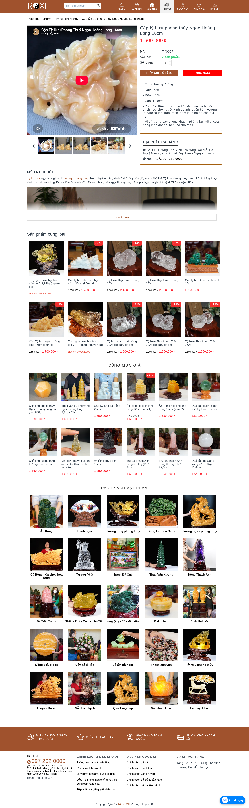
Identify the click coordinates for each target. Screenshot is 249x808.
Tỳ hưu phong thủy (67, 18)
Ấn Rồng (46, 531)
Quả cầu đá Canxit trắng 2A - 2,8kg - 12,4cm (203, 464)
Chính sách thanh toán (140, 768)
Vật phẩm (137, 9)
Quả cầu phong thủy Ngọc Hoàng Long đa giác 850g (42, 409)
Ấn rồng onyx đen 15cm (105, 462)
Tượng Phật (182, 9)
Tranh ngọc (85, 531)
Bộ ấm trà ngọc (123, 664)
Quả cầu (122, 9)
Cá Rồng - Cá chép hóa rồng (46, 576)
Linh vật (167, 9)
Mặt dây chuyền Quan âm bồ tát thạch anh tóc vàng (75, 464)
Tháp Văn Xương (161, 574)
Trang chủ (33, 18)
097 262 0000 (172, 158)
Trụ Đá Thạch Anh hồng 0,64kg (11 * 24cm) (138, 464)
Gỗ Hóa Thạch (85, 708)
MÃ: (143, 51)
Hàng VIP (214, 9)
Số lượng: (147, 62)
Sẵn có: (145, 57)
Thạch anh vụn (161, 664)
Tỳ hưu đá (33, 178)
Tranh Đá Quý (123, 574)
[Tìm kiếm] (98, 6)
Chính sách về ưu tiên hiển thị (144, 785)
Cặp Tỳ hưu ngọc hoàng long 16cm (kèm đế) (44, 343)
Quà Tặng (152, 9)
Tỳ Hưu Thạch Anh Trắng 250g (201, 343)
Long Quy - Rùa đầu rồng (123, 621)
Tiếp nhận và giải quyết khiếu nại (96, 789)
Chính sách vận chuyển (141, 773)
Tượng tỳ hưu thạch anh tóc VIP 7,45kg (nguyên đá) (85, 343)
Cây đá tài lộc (84, 664)
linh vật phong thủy (76, 178)
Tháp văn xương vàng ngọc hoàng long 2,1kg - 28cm (75, 409)
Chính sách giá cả (137, 762)
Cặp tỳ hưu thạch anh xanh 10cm (202, 282)
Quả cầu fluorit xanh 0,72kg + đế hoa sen (205, 407)
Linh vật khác (199, 708)
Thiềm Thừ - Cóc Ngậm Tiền (84, 621)
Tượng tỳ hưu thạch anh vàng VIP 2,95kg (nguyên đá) (45, 283)
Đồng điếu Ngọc (46, 664)
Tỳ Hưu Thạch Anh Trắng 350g (162, 282)
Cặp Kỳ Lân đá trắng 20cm (107, 407)
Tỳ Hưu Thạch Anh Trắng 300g (123, 282)
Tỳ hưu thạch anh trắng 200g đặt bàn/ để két (122, 343)
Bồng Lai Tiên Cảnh (161, 531)
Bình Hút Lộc (199, 621)
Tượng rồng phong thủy (123, 531)
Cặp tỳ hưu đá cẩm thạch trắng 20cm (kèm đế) (84, 282)
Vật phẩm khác (161, 708)
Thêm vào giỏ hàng (159, 73)
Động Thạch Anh (199, 574)
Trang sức (199, 9)
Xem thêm (121, 217)
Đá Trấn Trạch (46, 621)
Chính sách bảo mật (89, 768)
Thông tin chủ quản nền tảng (93, 762)
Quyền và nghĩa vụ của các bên (96, 773)
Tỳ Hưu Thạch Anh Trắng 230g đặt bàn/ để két (162, 343)
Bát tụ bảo (161, 621)
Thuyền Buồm (46, 708)
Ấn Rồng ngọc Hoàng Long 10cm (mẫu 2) (172, 407)
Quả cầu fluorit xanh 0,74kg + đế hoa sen (42, 462)
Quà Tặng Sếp (123, 708)
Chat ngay (236, 800)
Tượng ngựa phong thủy (199, 531)
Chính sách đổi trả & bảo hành (144, 779)
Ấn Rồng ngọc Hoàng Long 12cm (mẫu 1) (140, 407)
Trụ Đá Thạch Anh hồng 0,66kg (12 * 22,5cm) (170, 464)
